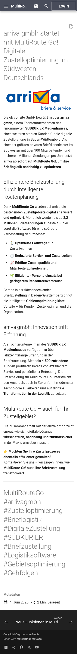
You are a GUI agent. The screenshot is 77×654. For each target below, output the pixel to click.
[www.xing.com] (13, 647)
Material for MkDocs (29, 639)
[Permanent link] (48, 78)
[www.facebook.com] (21, 647)
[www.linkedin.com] (6, 647)
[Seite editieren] (71, 26)
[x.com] (29, 647)
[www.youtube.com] (36, 647)
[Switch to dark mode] (36, 6)
